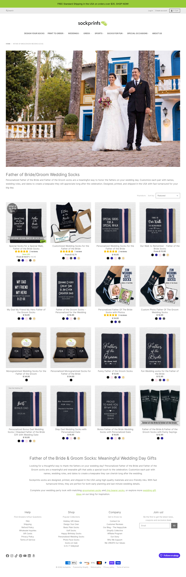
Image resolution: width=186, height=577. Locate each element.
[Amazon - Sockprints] (33, 555)
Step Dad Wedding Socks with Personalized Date (70, 430)
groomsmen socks (91, 490)
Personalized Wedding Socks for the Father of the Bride (115, 247)
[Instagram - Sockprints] (11, 555)
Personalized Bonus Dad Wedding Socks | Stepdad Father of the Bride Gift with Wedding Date (26, 432)
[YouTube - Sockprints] (25, 555)
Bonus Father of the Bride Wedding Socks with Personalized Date (115, 430)
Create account (161, 11)
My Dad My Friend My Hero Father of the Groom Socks (26, 311)
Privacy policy (108, 567)
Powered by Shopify (80, 567)
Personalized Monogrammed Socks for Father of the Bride (71, 372)
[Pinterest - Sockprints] (20, 555)
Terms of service (123, 567)
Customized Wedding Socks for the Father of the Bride (70, 247)
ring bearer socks (115, 490)
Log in (150, 11)
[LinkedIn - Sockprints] (29, 555)
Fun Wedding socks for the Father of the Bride (160, 372)
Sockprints (66, 567)
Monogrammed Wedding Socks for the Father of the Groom (26, 372)
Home (8, 44)
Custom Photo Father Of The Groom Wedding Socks (160, 311)
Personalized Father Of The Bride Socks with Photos (115, 311)
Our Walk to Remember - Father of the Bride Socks (160, 247)
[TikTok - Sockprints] (16, 555)
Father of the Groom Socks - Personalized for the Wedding (71, 311)
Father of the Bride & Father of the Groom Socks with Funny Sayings (160, 430)
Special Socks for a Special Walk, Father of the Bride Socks (26, 247)
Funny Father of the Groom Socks (115, 371)
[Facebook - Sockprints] (7, 555)
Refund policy (96, 567)
